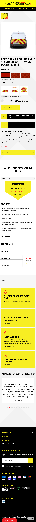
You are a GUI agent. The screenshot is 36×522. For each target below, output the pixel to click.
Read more (4, 146)
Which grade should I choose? (9, 79)
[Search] (30, 9)
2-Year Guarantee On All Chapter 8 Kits (20, 152)
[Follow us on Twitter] (3, 443)
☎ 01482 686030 (9, 9)
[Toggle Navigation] (3, 9)
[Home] (4, 16)
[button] (29, 261)
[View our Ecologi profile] (5, 489)
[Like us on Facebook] (8, 443)
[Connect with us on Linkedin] (13, 443)
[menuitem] (12, 488)
